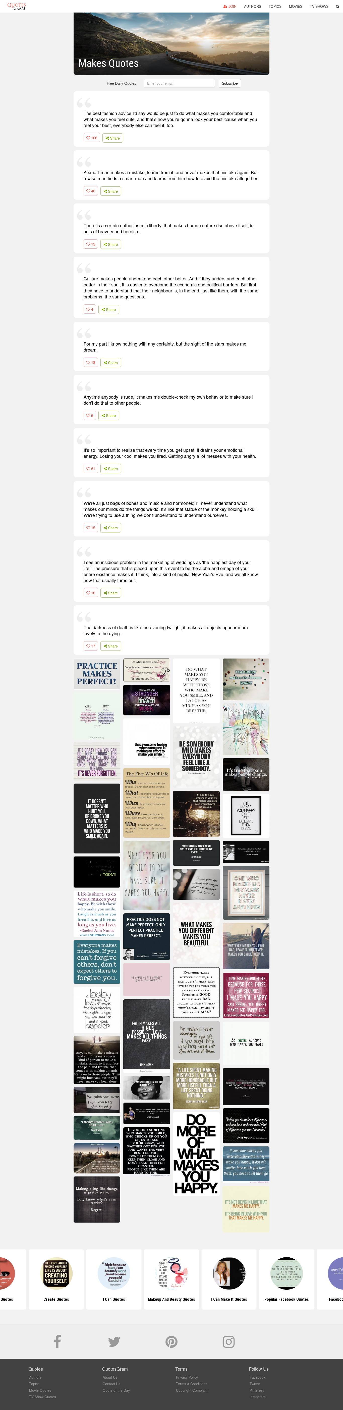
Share (114, 138)
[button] (337, 6)
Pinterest (257, 1390)
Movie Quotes (40, 1390)
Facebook (257, 1377)
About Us (110, 1377)
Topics (275, 6)
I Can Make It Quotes (229, 1299)
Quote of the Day (116, 1390)
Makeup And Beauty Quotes (171, 1299)
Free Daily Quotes (121, 83)
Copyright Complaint (192, 1390)
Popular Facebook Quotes (286, 1299)
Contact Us (111, 1383)
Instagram (258, 1396)
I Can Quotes (114, 1299)
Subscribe (230, 83)
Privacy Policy (187, 1377)
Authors (252, 6)
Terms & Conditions (191, 1383)
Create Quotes (56, 1299)
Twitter (255, 1383)
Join (232, 6)
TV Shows (319, 6)
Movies (295, 6)
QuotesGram (17, 6)
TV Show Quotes (42, 1396)
